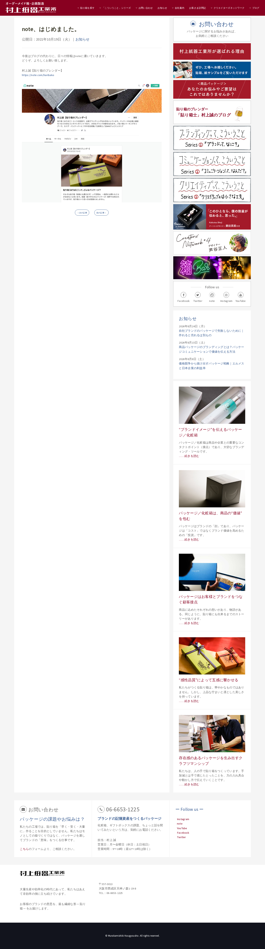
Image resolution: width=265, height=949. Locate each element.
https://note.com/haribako (38, 75)
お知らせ (162, 7)
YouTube (182, 828)
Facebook (183, 832)
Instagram (183, 819)
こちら (24, 849)
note (180, 823)
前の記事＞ (101, 213)
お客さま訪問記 (197, 7)
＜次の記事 (82, 213)
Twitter (181, 837)
